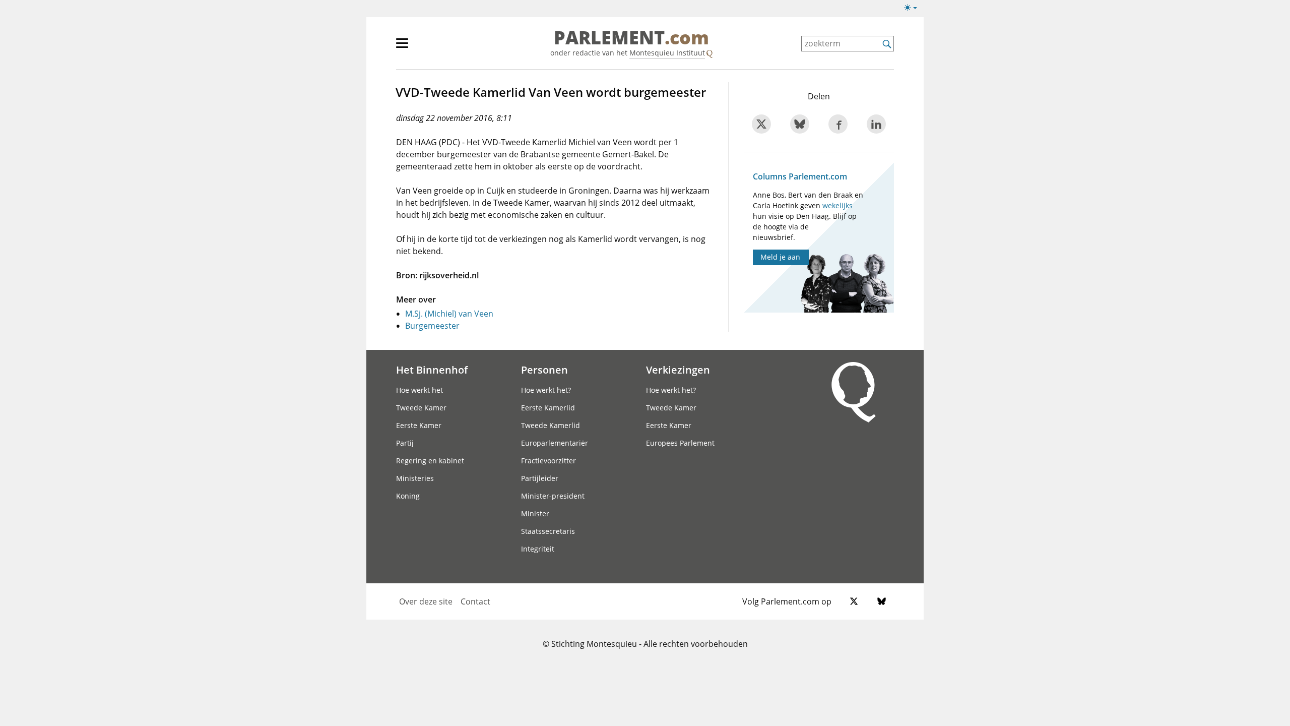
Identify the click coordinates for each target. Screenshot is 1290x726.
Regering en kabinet (430, 460)
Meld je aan (780, 257)
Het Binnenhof (432, 369)
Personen (544, 369)
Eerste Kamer (418, 425)
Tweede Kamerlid (550, 425)
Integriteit (537, 549)
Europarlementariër (554, 443)
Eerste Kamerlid (548, 407)
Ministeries (415, 478)
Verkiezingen (678, 369)
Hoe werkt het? (546, 390)
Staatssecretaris (548, 531)
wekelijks (837, 205)
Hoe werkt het (419, 390)
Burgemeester (432, 325)
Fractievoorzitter (548, 460)
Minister (535, 513)
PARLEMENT (631, 38)
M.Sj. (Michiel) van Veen (449, 313)
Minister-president (553, 496)
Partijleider (539, 478)
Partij (405, 443)
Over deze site (426, 601)
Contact (475, 601)
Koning (408, 496)
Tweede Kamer (421, 407)
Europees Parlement (680, 443)
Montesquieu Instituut (667, 52)
